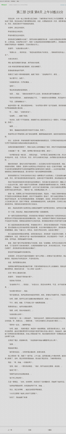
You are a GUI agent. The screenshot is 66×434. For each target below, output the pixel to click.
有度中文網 (7, 1)
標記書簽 (62, 5)
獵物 (18, 1)
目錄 (29, 430)
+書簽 (50, 430)
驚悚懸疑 (13, 1)
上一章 (10, 430)
